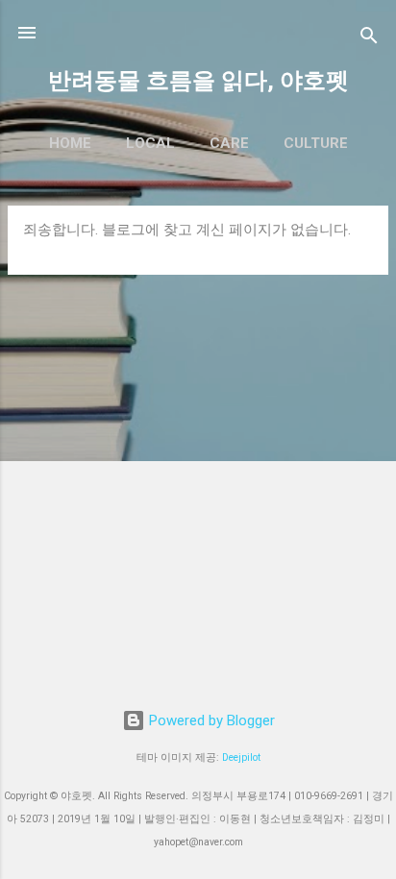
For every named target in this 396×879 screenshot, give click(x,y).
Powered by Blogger (210, 720)
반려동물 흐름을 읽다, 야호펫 (198, 80)
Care (229, 143)
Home (70, 143)
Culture (316, 143)
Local (150, 143)
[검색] (369, 39)
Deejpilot (241, 757)
